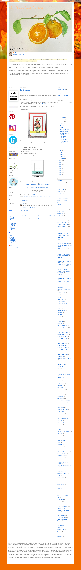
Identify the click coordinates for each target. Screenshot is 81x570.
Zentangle (59, 536)
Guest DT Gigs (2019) (62, 345)
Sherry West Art (13, 232)
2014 (60, 172)
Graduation (60, 321)
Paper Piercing (61, 411)
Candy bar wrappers (62, 200)
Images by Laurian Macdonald (61, 371)
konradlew (43, 562)
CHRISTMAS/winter (62, 209)
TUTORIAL (60, 523)
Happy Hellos (60, 362)
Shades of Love (61, 455)
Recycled (59, 433)
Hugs (58, 368)
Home (11, 59)
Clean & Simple (61, 211)
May (61, 152)
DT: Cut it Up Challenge (63, 243)
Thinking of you (61, 508)
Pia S (23, 203)
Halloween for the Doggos (64, 134)
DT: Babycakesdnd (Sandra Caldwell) (38, 196)
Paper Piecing (60, 407)
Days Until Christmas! (62, 95)
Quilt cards (60, 427)
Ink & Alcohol (60, 383)
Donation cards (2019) (62, 231)
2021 (60, 116)
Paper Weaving (61, 414)
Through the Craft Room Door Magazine (63, 514)
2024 (60, 110)
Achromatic (60, 180)
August (62, 125)
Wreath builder (61, 534)
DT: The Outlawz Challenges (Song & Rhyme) (64, 282)
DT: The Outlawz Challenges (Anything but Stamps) (64, 255)
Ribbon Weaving (61, 440)
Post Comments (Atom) (40, 218)
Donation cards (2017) (62, 226)
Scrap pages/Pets (61, 453)
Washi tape (60, 527)
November (62, 119)
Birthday (59, 191)
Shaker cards (60, 457)
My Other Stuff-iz (13, 61)
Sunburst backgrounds (62, 495)
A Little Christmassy (13, 220)
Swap (58, 497)
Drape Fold (60, 237)
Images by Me (60, 377)
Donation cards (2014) (62, 224)
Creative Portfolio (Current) (34, 59)
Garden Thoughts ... (64, 131)
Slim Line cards (61, 471)
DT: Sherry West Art (62, 249)
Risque (59, 442)
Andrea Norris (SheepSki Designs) (13, 217)
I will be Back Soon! (13, 242)
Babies (59, 187)
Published (64, 59)
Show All (16, 247)
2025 (60, 108)
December (62, 117)
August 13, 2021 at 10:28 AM (29, 207)
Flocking (59, 308)
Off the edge (60, 398)
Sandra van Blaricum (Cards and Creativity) (13, 225)
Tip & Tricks (20, 61)
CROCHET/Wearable (62, 222)
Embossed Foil (60, 287)
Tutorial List (26, 61)
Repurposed (60, 435)
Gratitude (59, 323)
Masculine (59, 385)
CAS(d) (59, 204)
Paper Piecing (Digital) (62, 409)
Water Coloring (61, 529)
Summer (59, 491)
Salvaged (59, 444)
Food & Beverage (61, 310)
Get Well (59, 317)
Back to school (61, 189)
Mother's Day (60, 392)
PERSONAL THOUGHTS (62, 418)
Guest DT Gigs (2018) (62, 343)
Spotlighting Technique (62, 480)
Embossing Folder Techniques (64, 289)
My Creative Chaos (26, 8)
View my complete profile (19, 54)
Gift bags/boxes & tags (62, 319)
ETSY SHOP (43, 103)
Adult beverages (61, 182)
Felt (58, 306)
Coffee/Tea (26, 196)
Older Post (52, 215)
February (62, 158)
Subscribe (13, 99)
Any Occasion (60, 185)
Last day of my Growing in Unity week (14, 228)
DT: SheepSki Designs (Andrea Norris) (64, 246)
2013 (60, 174)
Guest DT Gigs (53, 59)
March (62, 156)
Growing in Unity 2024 (62, 334)
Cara (15, 52)
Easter (59, 285)
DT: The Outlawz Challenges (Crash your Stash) (64, 265)
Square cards (60, 484)
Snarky (59, 475)
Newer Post (23, 215)
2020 (60, 160)
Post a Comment (25, 210)
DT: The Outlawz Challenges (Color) (64, 262)
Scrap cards (60, 446)
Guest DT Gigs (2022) (62, 350)
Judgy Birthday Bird (64, 129)
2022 (60, 114)
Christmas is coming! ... (63, 137)
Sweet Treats (60, 499)
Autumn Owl (63, 148)
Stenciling (59, 486)
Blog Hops (59, 193)
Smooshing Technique (62, 473)
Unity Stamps (60, 525)
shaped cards (60, 460)
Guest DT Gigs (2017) (62, 341)
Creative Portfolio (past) (45, 59)
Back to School (63, 139)
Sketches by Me (61, 469)
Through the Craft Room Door (63, 511)
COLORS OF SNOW (12, 234)
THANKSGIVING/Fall (62, 506)
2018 (60, 164)
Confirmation (60, 215)
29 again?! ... (63, 127)
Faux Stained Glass (62, 303)
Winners (59, 532)
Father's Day (60, 299)
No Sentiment (60, 396)
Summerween (60, 493)
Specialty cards (61, 477)
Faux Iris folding (61, 301)
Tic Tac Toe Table (61, 517)
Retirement (60, 438)
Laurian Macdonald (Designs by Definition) (13, 239)
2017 (60, 166)
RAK (58, 429)
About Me (26, 59)
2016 (60, 168)
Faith (58, 295)
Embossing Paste (61, 292)
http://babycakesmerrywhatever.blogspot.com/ (37, 187)
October (62, 121)
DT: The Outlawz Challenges (64, 251)
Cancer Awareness (62, 198)
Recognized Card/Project (63, 431)
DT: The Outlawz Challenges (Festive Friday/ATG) (64, 268)
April (61, 154)
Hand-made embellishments (64, 358)
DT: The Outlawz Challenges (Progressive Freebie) (64, 275)
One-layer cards (61, 403)
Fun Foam (59, 314)
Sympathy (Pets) (61, 504)
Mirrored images (61, 387)
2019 (60, 162)
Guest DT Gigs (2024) (62, 354)
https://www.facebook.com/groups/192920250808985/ (37, 186)
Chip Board (60, 207)
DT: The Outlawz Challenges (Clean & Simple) (64, 258)
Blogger (54, 562)
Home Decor (60, 366)
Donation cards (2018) (62, 229)
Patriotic (59, 416)
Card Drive (60, 202)
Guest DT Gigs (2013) (62, 336)
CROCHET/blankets (62, 218)
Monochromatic (61, 389)
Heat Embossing (61, 364)
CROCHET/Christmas (62, 220)
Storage (59, 488)
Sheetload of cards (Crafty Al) (64, 466)
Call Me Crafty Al (14, 245)
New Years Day (61, 394)
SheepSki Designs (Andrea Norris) (63, 462)
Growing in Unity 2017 (62, 325)
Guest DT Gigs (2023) (62, 352)
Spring (59, 482)
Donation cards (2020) (62, 233)
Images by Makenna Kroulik (64, 374)
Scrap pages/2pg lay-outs (63, 451)
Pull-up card (60, 422)
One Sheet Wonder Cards (63, 400)
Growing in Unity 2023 (62, 332)
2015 (60, 170)
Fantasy (50, 196)
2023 (60, 112)
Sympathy (59, 502)
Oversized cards (61, 405)
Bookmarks (60, 196)
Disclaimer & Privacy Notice (18, 59)
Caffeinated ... (63, 146)
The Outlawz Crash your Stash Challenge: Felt (64, 143)
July (61, 150)
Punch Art (59, 425)
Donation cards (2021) (62, 235)
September (63, 123)
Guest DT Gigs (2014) (62, 339)
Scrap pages (60, 449)
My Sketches (59, 59)
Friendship (59, 312)
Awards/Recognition (33, 61)
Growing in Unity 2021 (62, 330)
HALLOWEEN (60, 356)
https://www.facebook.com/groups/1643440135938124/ (37, 184)
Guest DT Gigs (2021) (62, 347)
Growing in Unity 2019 (62, 328)
